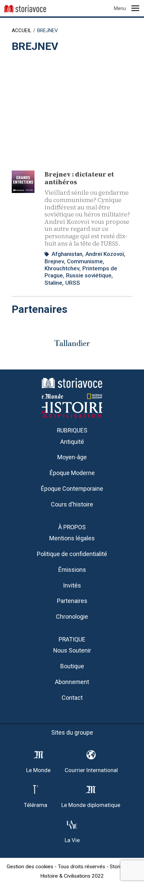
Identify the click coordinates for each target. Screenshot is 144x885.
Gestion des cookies (30, 867)
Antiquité (72, 441)
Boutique (72, 666)
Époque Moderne (72, 472)
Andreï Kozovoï (104, 254)
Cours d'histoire (72, 504)
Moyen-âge (72, 457)
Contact (72, 697)
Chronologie (72, 616)
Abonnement (72, 681)
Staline (53, 282)
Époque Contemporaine (72, 488)
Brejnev (54, 261)
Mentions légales (72, 538)
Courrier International (91, 770)
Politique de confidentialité (72, 553)
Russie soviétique (89, 275)
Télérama (35, 805)
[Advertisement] (72, 108)
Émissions (72, 569)
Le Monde (38, 770)
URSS (72, 282)
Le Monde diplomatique (90, 805)
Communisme (85, 261)
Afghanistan (67, 254)
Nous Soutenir (72, 650)
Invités (72, 585)
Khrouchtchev (62, 268)
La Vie (72, 840)
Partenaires (72, 600)
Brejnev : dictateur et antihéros (79, 178)
